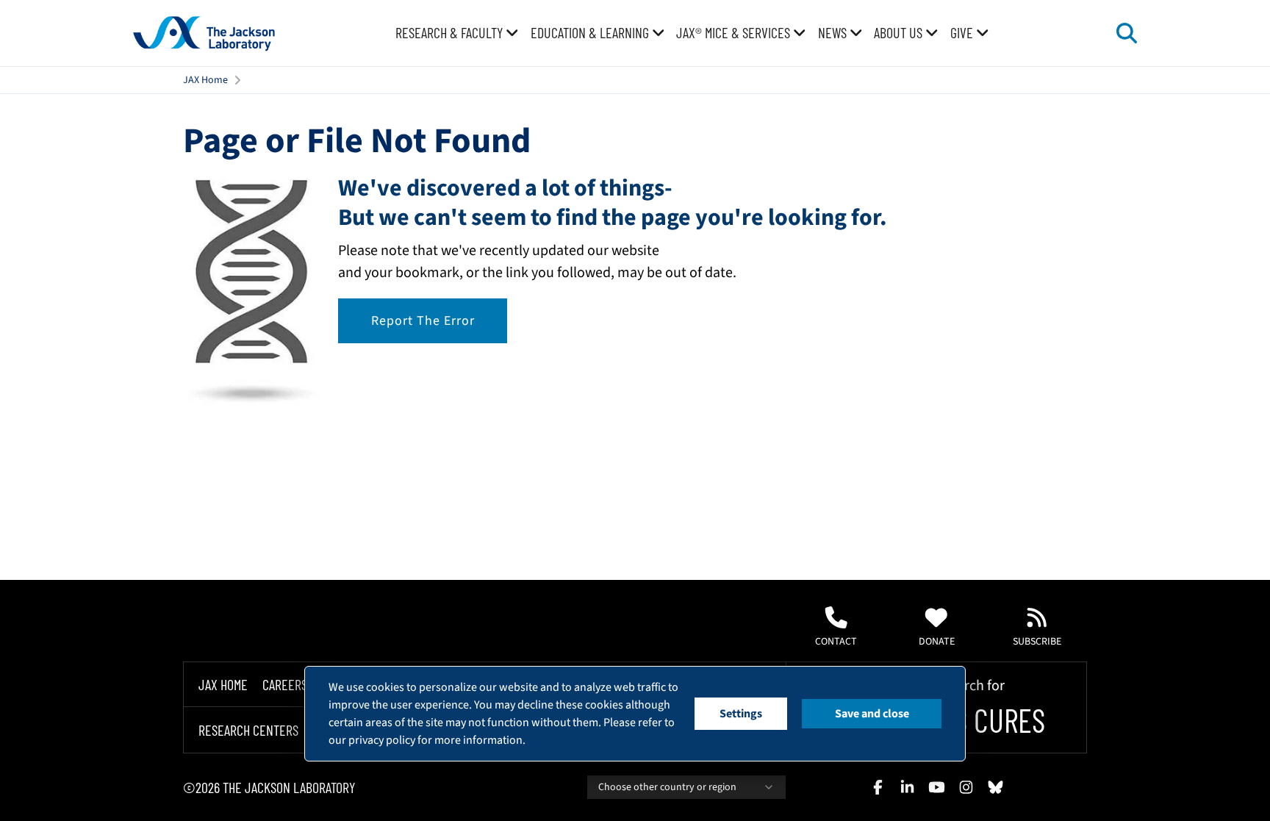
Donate (937, 641)
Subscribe (1037, 641)
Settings (741, 714)
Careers (284, 684)
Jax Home (223, 684)
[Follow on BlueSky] (995, 787)
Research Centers (248, 730)
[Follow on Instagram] (965, 787)
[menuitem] (457, 33)
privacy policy (381, 740)
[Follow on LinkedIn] (907, 787)
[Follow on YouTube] (936, 787)
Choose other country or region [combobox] (667, 787)
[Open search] (1126, 33)
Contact (836, 641)
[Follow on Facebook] (877, 787)
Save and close (872, 714)
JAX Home (205, 80)
